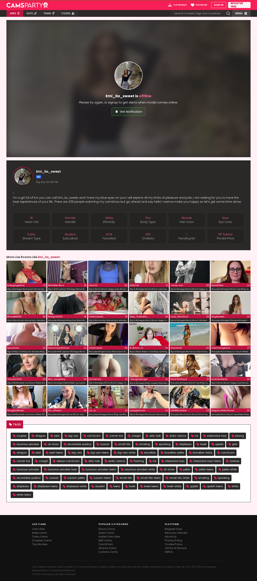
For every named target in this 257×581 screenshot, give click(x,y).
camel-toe (116, 435)
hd (196, 435)
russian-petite (76, 478)
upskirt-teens (215, 486)
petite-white (229, 469)
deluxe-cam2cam (68, 461)
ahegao (40, 435)
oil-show (53, 444)
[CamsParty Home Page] (27, 5)
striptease (185, 444)
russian (104, 444)
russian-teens (102, 478)
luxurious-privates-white (140, 469)
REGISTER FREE (237, 5)
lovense (234, 461)
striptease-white (76, 486)
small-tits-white (179, 478)
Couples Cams (42, 540)
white (235, 486)
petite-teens (206, 469)
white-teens (24, 494)
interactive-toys (216, 435)
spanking (164, 444)
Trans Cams (40, 536)
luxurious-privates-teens (101, 469)
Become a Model (176, 532)
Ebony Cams (107, 529)
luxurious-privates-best (62, 469)
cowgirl (136, 435)
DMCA (169, 552)
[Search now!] (228, 13)
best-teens (56, 452)
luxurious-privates (28, 444)
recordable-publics (79, 444)
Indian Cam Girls (109, 536)
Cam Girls (38, 529)
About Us (170, 536)
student (100, 486)
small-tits (124, 444)
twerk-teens (151, 486)
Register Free (173, 529)
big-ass (73, 435)
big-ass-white (126, 452)
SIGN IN (218, 5)
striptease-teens (48, 486)
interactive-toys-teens (207, 461)
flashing (139, 461)
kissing (239, 435)
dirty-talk (155, 435)
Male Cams (39, 532)
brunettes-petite (174, 452)
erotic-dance (177, 435)
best (56, 435)
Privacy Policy (174, 540)
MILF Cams (105, 540)
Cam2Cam (106, 544)
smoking (144, 444)
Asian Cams (106, 532)
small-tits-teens (151, 478)
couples (22, 435)
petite (186, 469)
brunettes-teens (202, 452)
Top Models (39, 544)
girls (234, 444)
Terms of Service (176, 548)
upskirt (219, 444)
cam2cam (94, 435)
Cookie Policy (174, 544)
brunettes (150, 452)
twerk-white (174, 486)
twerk (203, 444)
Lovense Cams (108, 552)
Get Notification (131, 112)
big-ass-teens (100, 452)
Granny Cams (107, 548)
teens (116, 486)
